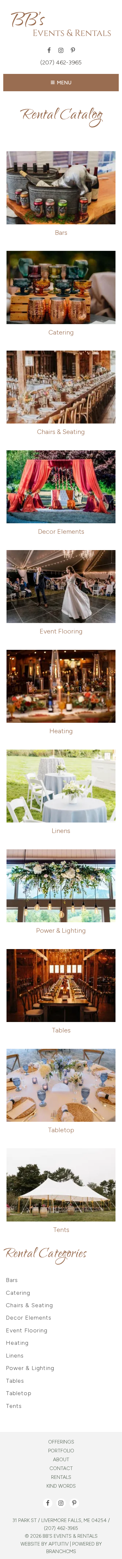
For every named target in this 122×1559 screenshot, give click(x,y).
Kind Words (61, 1486)
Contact (61, 1468)
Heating (17, 1342)
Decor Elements (28, 1317)
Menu (64, 82)
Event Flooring (26, 1330)
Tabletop (19, 1393)
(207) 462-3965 (61, 62)
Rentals (61, 1477)
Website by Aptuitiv (44, 1544)
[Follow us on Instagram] (61, 50)
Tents (14, 1406)
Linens (15, 1355)
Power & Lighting (30, 1368)
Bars (12, 1280)
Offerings (61, 1442)
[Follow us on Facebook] (49, 50)
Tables (15, 1380)
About (61, 1459)
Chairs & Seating (29, 1305)
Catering (18, 1292)
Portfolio (61, 1450)
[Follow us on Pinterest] (73, 50)
